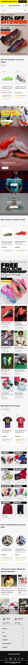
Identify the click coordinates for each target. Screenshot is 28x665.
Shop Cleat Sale (19, 396)
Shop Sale (4, 398)
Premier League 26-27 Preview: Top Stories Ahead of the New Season (9, 591)
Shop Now (14, 33)
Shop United (18, 350)
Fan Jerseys (20, 465)
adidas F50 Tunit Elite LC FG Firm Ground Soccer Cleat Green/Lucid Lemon (7, 87)
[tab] (14, 629)
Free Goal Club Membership (8, 1)
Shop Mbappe (14, 207)
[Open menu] (2, 6)
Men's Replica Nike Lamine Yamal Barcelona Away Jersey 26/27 (6, 431)
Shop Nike (5, 167)
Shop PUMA (4, 373)
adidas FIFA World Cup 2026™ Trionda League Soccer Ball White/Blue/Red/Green (20, 549)
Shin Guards (20, 499)
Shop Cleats (14, 116)
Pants (20, 515)
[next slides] (27, 585)
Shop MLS (18, 373)
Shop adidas (5, 326)
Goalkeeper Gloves (7, 499)
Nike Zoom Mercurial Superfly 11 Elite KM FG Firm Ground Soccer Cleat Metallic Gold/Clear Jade (7, 242)
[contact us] (14, 655)
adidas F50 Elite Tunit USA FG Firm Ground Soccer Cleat (20, 87)
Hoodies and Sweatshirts (5, 516)
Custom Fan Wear (20, 482)
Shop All (3, 65)
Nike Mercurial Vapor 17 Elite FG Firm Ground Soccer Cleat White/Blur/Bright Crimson (20, 242)
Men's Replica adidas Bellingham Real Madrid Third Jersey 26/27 (20, 431)
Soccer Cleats (7, 465)
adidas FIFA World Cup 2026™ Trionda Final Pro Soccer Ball (7, 549)
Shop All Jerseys (5, 409)
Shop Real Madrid (19, 327)
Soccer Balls (7, 482)
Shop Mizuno (5, 350)
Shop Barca (14, 184)
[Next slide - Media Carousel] (27, 606)
